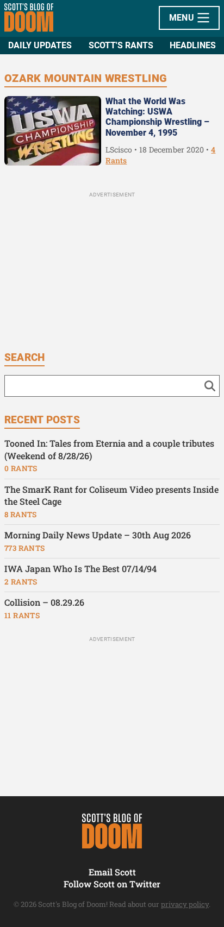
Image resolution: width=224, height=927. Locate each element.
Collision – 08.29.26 (44, 602)
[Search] (210, 386)
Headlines (193, 45)
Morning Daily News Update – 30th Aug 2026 (97, 535)
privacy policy (185, 904)
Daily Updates (40, 45)
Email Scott (112, 872)
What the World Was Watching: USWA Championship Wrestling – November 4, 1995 (157, 117)
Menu (183, 17)
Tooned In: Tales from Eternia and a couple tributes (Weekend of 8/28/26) (109, 449)
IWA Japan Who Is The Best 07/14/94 (80, 568)
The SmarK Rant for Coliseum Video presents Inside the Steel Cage (111, 495)
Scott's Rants (121, 45)
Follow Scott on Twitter (112, 884)
